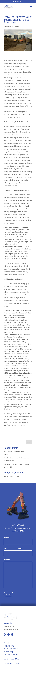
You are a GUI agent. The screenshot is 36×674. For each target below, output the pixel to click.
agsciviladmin (9, 26)
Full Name (7, 537)
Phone (20, 548)
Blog (22, 26)
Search (29, 442)
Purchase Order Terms (11, 663)
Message (7, 559)
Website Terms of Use (11, 659)
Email (5, 548)
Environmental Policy (11, 654)
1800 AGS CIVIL (18, 1)
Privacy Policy (8, 652)
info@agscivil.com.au (11, 649)
